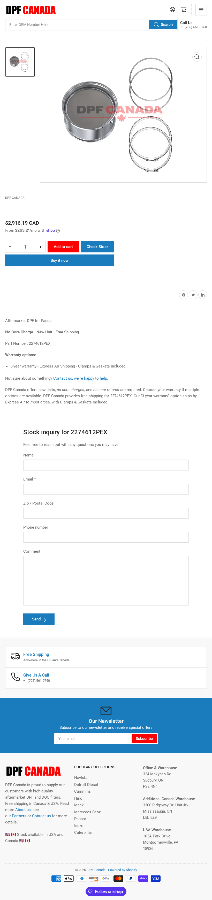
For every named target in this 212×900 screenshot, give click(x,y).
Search (167, 24)
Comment (31, 551)
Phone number (35, 527)
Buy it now (60, 260)
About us (23, 809)
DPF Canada (15, 198)
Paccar (80, 818)
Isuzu (78, 825)
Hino (78, 798)
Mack (79, 805)
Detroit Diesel (86, 784)
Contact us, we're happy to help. (80, 378)
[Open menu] (201, 9)
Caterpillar (83, 832)
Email (29, 479)
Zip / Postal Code (38, 503)
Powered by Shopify (122, 870)
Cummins (82, 791)
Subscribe (144, 738)
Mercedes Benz (87, 812)
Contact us (41, 816)
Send (36, 619)
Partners (19, 816)
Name (28, 455)
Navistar (81, 777)
